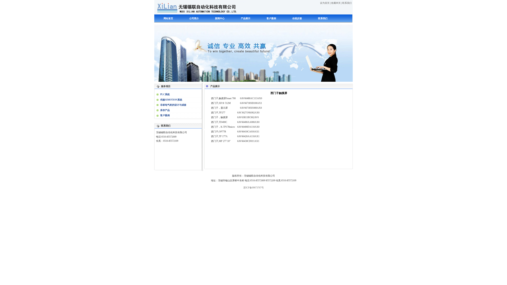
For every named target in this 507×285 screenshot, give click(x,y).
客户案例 (271, 18)
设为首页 (325, 3)
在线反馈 (297, 18)
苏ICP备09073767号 (253, 187)
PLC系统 (165, 94)
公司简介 (194, 18)
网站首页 (168, 18)
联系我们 (347, 3)
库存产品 (165, 110)
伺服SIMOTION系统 (171, 99)
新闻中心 (220, 18)
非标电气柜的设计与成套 (173, 105)
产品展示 (245, 18)
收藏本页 (336, 3)
